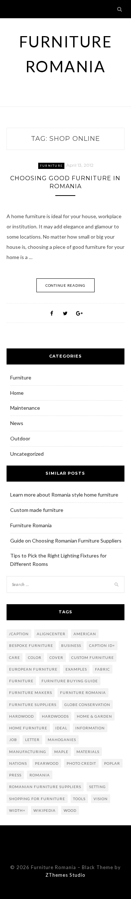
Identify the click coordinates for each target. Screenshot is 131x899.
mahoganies (62, 739)
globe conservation (87, 704)
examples (76, 669)
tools (79, 798)
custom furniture (92, 657)
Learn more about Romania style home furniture (64, 494)
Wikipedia (44, 810)
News (16, 423)
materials (87, 751)
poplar (112, 763)
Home (17, 393)
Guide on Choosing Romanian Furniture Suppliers (66, 540)
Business (71, 645)
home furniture (28, 728)
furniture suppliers (32, 704)
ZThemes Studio (65, 875)
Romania (39, 775)
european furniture (33, 669)
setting (97, 786)
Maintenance (25, 408)
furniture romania (83, 692)
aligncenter (51, 634)
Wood (70, 810)
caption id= (102, 645)
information (90, 728)
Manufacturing (27, 751)
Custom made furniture (36, 510)
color (34, 657)
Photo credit (81, 763)
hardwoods (55, 716)
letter (32, 739)
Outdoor (20, 438)
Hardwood (21, 716)
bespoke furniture (31, 645)
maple (61, 751)
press (15, 775)
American (85, 634)
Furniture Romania (31, 525)
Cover (56, 657)
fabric (102, 669)
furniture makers (30, 692)
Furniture (51, 165)
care (14, 657)
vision (101, 798)
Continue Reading (65, 285)
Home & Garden (94, 716)
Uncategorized (27, 454)
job (13, 739)
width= (17, 810)
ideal (61, 728)
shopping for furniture (37, 798)
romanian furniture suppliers (45, 786)
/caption (19, 634)
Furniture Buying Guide (69, 681)
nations (18, 763)
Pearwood (47, 763)
